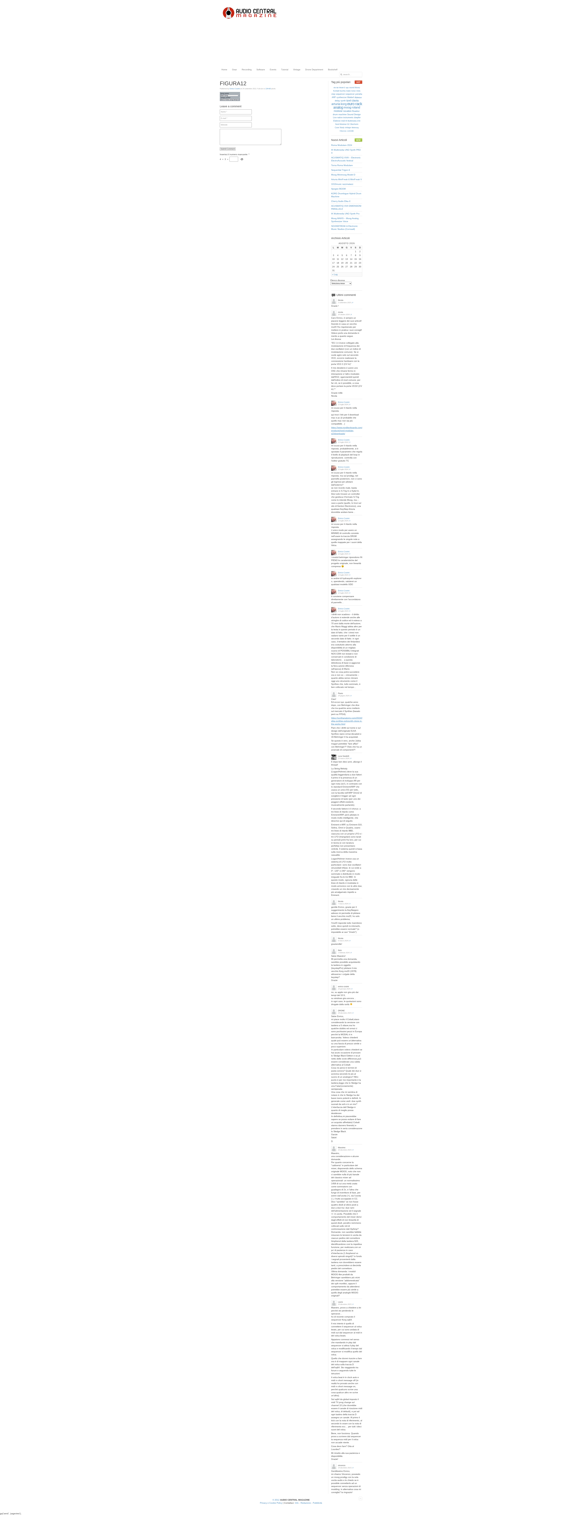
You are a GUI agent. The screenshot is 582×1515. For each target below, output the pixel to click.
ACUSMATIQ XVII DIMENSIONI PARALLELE (346, 207)
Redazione (306, 1503)
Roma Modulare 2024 (341, 145)
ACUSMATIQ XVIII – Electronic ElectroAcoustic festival (346, 159)
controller (350, 131)
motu (358, 91)
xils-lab (336, 87)
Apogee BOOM (338, 189)
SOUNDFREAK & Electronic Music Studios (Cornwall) (344, 227)
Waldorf (350, 97)
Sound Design (354, 114)
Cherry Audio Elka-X (340, 201)
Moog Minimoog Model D (343, 174)
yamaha (358, 94)
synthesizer (341, 97)
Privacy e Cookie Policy (271, 1503)
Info (297, 1503)
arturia (335, 104)
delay (337, 100)
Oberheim (354, 124)
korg (344, 104)
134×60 (268, 89)
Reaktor (356, 111)
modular (338, 111)
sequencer (350, 94)
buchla (343, 91)
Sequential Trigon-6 (340, 170)
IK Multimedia (351, 121)
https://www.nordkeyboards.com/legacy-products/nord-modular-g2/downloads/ (350, 430)
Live (335, 117)
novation (347, 111)
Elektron (337, 121)
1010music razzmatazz (342, 184)
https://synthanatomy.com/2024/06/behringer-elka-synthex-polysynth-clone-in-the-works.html (353, 721)
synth (343, 100)
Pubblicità (317, 1503)
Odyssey (343, 131)
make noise (351, 91)
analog (338, 107)
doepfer (357, 117)
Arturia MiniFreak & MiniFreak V (346, 179)
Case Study (339, 128)
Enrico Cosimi (235, 89)
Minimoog (355, 127)
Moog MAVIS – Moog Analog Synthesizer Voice (345, 220)
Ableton (358, 97)
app (347, 87)
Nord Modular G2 (342, 124)
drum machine (340, 114)
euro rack (354, 104)
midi (343, 121)
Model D (342, 87)
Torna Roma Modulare (342, 165)
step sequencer (338, 94)
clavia (355, 100)
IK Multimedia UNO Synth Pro (345, 213)
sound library (354, 88)
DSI (358, 121)
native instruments (345, 117)
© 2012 (276, 1500)
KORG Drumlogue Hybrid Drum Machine (346, 195)
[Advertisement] (291, 43)
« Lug (335, 274)
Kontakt (336, 91)
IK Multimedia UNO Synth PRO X (346, 151)
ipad (348, 100)
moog (347, 107)
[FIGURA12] (230, 100)
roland (356, 107)
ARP (334, 97)
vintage (348, 128)
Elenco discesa (337, 280)
